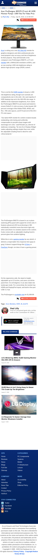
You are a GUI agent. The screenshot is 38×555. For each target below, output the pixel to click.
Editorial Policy (23, 485)
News (11, 8)
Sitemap (4, 470)
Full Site (4, 467)
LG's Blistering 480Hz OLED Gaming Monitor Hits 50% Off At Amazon (18, 359)
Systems (20, 459)
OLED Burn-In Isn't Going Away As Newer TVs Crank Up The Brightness (17, 388)
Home (3, 456)
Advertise (4, 482)
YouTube (8, 508)
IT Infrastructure (23, 465)
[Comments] (18, 20)
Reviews (4, 459)
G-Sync (27, 244)
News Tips (5, 485)
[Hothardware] (19, 3)
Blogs (3, 465)
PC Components (23, 456)
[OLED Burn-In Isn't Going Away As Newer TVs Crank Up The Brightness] (19, 375)
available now (19, 294)
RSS (6, 511)
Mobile (20, 462)
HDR (18, 304)
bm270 (25, 304)
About (3, 480)
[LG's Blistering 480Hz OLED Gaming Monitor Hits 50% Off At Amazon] (19, 345)
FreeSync (4, 247)
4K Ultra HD (22, 50)
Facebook (8, 506)
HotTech (4, 493)
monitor (3, 62)
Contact (4, 488)
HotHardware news (29, 321)
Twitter (7, 503)
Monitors (13, 304)
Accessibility (22, 480)
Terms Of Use (19, 554)
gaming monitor (19, 239)
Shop (19, 482)
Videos (20, 470)
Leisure (20, 467)
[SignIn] (4, 2)
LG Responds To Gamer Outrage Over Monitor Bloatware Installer (16, 418)
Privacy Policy (6, 491)
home (3, 8)
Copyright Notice (31, 551)
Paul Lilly (14, 308)
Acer (2, 50)
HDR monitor (18, 92)
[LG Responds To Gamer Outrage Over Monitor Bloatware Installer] (19, 404)
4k (21, 304)
